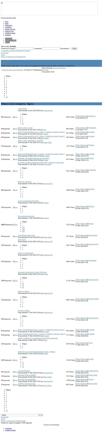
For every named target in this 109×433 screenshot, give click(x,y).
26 (23, 283)
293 (23, 227)
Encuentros (4, 53)
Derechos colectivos (24, 182)
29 (7, 97)
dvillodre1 (92, 170)
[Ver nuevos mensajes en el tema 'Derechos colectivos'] (15, 190)
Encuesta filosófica (59, 68)
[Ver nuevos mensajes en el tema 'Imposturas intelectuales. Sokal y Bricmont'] (15, 281)
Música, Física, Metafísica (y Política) (30, 140)
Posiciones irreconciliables (27, 379)
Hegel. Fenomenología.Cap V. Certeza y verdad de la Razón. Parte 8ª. (41, 136)
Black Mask (48, 237)
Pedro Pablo (47, 142)
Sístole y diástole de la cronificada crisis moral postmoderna (38, 338)
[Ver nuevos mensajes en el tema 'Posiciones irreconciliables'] (15, 380)
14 (23, 367)
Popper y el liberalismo (25, 253)
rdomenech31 (48, 110)
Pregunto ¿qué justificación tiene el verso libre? (33, 158)
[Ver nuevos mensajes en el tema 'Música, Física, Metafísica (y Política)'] (15, 146)
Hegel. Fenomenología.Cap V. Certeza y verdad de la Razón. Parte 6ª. (41, 330)
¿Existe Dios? (22, 109)
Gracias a (47, 425)
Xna (44, 130)
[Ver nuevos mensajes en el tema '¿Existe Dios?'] (15, 117)
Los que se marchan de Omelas (28, 201)
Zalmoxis (92, 116)
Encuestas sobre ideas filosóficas (12, 70)
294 (23, 229)
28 (23, 287)
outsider (45, 134)
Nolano (91, 145)
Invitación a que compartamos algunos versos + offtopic (36, 352)
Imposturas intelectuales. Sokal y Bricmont (32, 272)
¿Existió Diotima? (24, 371)
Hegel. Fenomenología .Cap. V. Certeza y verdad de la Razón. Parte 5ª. (42, 334)
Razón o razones (23, 291)
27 (23, 285)
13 (23, 365)
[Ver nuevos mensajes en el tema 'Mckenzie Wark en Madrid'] (15, 376)
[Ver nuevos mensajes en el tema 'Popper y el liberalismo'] (15, 261)
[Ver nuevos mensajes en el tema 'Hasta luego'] (15, 245)
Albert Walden (94, 299)
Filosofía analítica (24, 310)
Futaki (91, 158)
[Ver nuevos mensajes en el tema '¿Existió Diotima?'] (15, 372)
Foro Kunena (54, 425)
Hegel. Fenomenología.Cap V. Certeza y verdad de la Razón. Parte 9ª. (41, 132)
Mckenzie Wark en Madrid (27, 375)
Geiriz (46, 70)
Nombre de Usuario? (23, 51)
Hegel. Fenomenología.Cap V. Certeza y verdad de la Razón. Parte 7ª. (41, 154)
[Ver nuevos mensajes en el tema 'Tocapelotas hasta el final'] (15, 236)
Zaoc (45, 340)
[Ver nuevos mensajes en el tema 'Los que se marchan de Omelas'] (15, 207)
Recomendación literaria (26, 216)
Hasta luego (22, 240)
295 (23, 231)
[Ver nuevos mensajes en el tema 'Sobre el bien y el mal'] (15, 129)
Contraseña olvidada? (8, 51)
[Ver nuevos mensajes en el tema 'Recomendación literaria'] (15, 225)
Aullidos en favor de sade (26, 384)
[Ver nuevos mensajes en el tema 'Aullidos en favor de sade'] (15, 384)
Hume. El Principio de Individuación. (13, 57)
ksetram (91, 189)
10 (23, 124)
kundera (46, 218)
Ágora (3, 55)
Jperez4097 (47, 164)
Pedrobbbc (92, 128)
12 (23, 363)
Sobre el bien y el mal (25, 128)
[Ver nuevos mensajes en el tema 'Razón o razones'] (15, 300)
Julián (46, 160)
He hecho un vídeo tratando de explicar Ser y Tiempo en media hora (41, 162)
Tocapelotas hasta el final (26, 235)
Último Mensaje (80, 116)
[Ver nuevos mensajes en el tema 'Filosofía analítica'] (15, 319)
